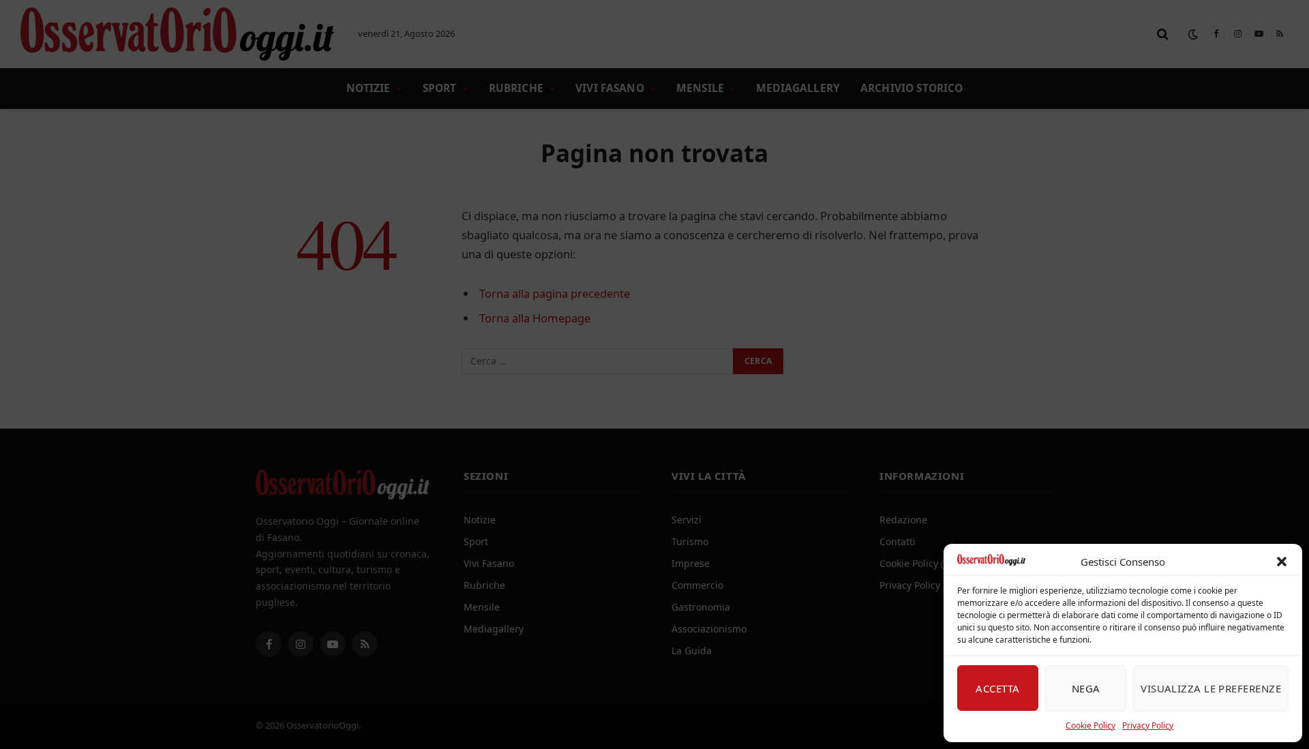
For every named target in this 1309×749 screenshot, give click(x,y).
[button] (1282, 561)
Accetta (997, 688)
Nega (1086, 688)
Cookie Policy (1090, 725)
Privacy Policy (1147, 725)
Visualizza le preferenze (1211, 688)
